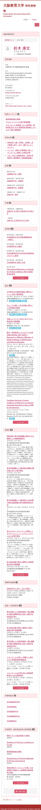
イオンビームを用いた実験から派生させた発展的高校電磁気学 (20, 658)
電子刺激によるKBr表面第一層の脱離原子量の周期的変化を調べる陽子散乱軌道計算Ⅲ (20, 643)
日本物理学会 (12, 721)
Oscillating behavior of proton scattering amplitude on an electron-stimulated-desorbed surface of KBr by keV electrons (20, 404)
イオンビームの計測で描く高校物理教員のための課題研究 (20, 674)
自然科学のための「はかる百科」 (19, 588)
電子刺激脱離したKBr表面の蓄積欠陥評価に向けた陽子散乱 (20, 469)
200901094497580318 (13, 93)
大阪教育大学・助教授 (15, 187)
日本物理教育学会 (13, 716)
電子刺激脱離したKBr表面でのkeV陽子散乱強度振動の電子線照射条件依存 (20, 502)
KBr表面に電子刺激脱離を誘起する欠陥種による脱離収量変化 (20, 437)
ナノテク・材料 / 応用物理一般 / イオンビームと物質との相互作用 (20, 151)
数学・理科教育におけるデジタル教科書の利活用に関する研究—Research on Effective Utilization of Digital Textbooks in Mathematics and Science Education (20, 337)
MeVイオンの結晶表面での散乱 (18, 735)
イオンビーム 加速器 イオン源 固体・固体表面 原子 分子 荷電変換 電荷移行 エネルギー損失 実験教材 (21, 127)
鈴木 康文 (22, 48)
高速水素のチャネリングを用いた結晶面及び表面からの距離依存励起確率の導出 (20, 770)
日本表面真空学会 (13, 702)
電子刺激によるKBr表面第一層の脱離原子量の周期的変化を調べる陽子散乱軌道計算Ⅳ (20, 614)
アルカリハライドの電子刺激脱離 (18, 122)
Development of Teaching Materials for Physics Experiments (20, 759)
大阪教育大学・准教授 (15, 180)
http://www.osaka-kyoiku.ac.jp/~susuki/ (18, 106)
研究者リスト (9, 40)
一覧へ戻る (21, 791)
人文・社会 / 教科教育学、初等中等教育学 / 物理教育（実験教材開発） (20, 156)
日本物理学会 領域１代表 (16, 262)
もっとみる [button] (20, 278)
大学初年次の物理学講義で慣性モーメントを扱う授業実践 (20, 292)
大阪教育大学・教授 (14, 174)
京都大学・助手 (12, 194)
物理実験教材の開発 (13, 119)
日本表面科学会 (12, 711)
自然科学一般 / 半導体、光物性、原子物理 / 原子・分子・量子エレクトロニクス (20, 144)
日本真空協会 (12, 706)
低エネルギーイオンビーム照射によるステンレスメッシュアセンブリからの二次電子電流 (20, 533)
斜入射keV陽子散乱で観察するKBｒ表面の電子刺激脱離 (20, 628)
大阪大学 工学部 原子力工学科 (18, 220)
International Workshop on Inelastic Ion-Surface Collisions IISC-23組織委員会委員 (20, 271)
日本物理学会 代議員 (14, 246)
